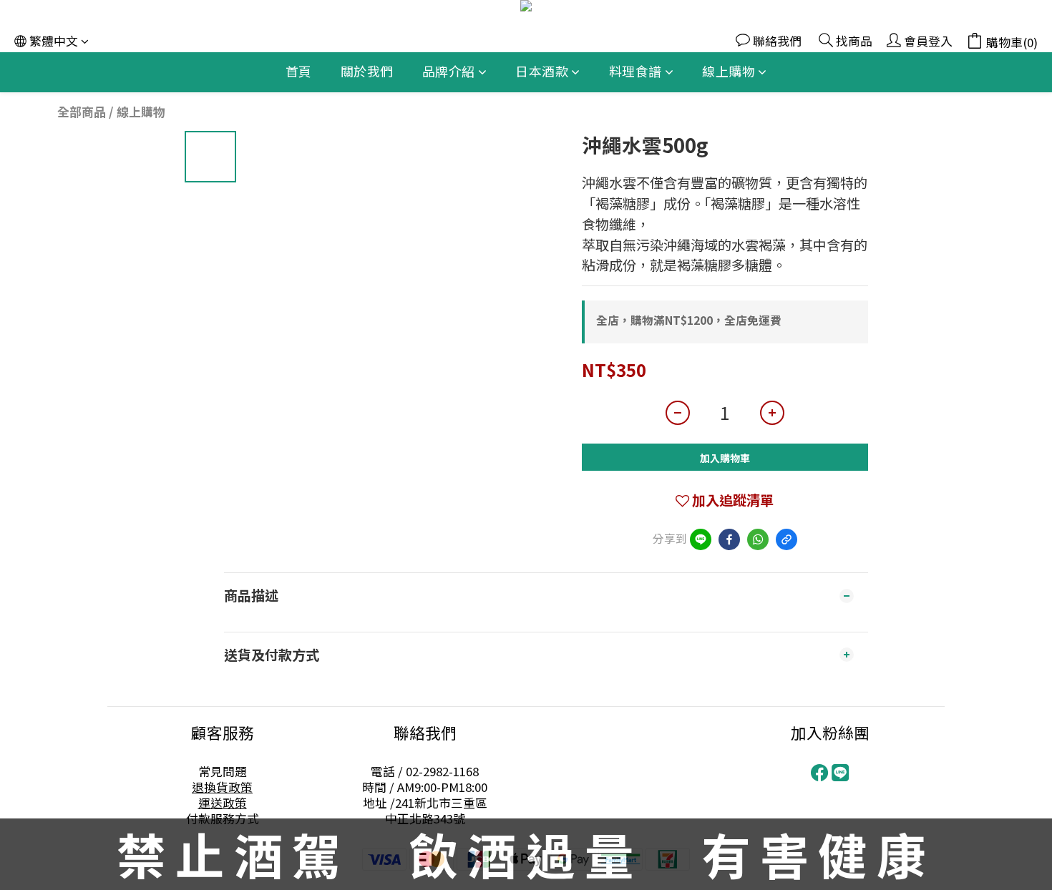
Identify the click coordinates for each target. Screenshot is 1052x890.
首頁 (299, 71)
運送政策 (222, 802)
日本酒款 (541, 71)
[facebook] (729, 539)
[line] (700, 539)
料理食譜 (635, 71)
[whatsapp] (758, 539)
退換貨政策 (222, 787)
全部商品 (81, 111)
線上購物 (728, 71)
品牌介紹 (448, 71)
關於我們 (367, 71)
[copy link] (786, 539)
